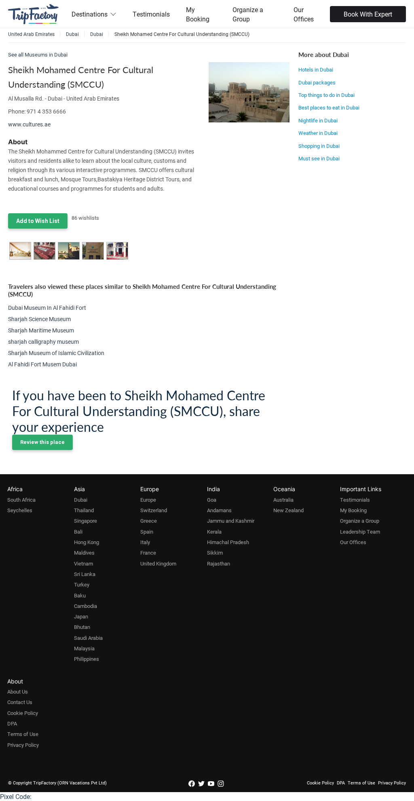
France (148, 552)
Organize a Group (247, 14)
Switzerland (153, 510)
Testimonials (151, 14)
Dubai (80, 499)
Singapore (85, 520)
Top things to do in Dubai (326, 95)
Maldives (84, 552)
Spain (146, 531)
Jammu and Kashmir (230, 520)
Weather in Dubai (318, 133)
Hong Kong (86, 542)
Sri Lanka (84, 574)
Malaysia (84, 648)
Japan (81, 616)
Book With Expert (368, 14)
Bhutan (82, 627)
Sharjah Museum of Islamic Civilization (56, 353)
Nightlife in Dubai (318, 120)
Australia (283, 499)
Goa (211, 499)
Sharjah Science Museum (39, 319)
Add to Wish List (37, 221)
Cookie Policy (22, 713)
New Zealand (288, 510)
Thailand (84, 510)
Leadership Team (360, 531)
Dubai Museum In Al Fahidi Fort (47, 307)
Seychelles (19, 510)
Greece (148, 520)
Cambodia (85, 606)
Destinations (90, 14)
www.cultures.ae (29, 124)
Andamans (219, 510)
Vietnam (83, 563)
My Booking (197, 14)
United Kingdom (158, 563)
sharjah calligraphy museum (43, 341)
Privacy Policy (23, 744)
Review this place (42, 442)
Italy (145, 542)
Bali (78, 531)
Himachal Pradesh (228, 542)
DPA (12, 723)
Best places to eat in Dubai (328, 107)
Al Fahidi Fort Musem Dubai (42, 364)
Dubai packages (317, 82)
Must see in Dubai (319, 158)
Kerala (214, 531)
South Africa (21, 499)
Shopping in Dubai (319, 145)
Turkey (81, 584)
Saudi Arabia (88, 637)
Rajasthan (218, 563)
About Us (17, 691)
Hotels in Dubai (315, 69)
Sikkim (215, 552)
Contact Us (19, 702)
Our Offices (304, 14)
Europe (148, 499)
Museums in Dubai (46, 54)
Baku (80, 595)
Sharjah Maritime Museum (41, 330)
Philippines (86, 658)
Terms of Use (22, 734)
